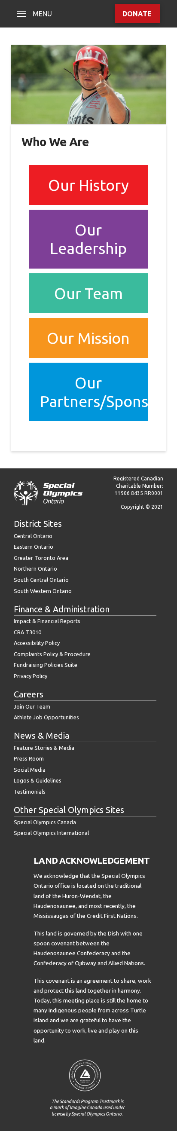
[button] (34, 13)
